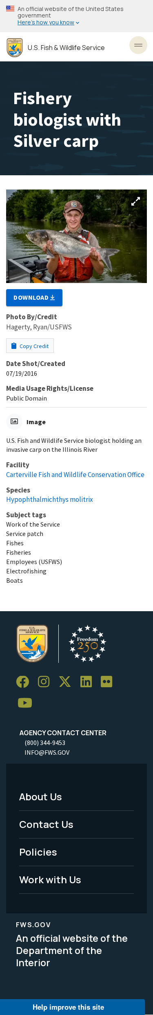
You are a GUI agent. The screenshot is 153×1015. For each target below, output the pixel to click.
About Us (40, 796)
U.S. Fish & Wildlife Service (66, 48)
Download (31, 297)
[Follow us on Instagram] (46, 682)
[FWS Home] (15, 47)
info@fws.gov (46, 752)
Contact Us (46, 824)
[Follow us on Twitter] (67, 682)
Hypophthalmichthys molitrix (49, 499)
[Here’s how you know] (76, 16)
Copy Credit (33, 346)
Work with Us (50, 879)
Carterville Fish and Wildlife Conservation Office (75, 474)
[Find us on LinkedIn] (89, 682)
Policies (38, 851)
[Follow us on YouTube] (28, 703)
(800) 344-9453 (44, 742)
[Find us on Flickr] (109, 682)
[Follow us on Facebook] (25, 682)
